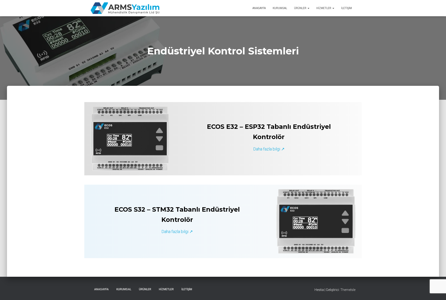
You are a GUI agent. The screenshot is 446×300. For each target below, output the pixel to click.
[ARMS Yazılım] (125, 8)
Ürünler (300, 8)
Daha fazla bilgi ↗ (269, 149)
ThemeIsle (347, 290)
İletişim (346, 8)
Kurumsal (280, 8)
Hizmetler (324, 8)
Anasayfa (259, 8)
